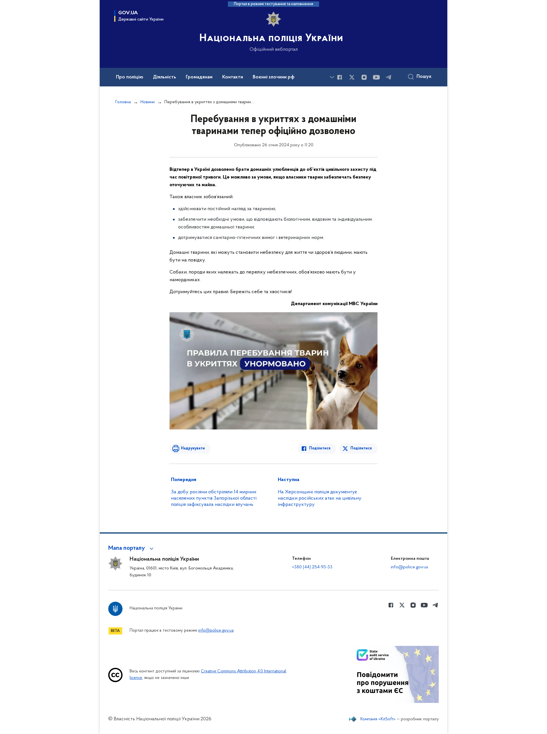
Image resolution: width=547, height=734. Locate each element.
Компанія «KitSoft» (378, 719)
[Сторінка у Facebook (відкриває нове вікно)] (339, 77)
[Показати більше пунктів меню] (332, 77)
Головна (123, 102)
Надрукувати (193, 448)
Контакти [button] (232, 77)
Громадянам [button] (199, 77)
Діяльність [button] (164, 77)
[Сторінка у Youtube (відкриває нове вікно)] (376, 77)
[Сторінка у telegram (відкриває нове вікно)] (388, 77)
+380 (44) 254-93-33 (312, 567)
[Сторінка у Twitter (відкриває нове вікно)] (351, 77)
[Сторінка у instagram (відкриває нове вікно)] (364, 77)
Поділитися (319, 448)
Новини (147, 102)
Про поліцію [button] (129, 77)
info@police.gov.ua (409, 567)
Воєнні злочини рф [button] (274, 77)
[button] (131, 548)
